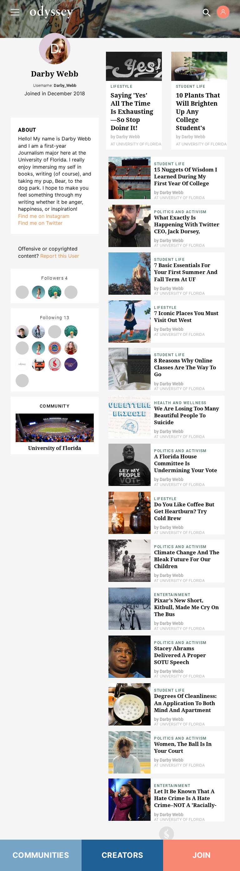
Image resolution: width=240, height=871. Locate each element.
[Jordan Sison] (71, 348)
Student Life (190, 86)
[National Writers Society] (38, 364)
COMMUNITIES (40, 855)
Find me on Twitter (40, 223)
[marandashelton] (71, 292)
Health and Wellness (180, 403)
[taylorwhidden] (22, 292)
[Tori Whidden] (38, 331)
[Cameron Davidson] (54, 292)
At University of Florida (136, 144)
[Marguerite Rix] (22, 380)
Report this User (59, 256)
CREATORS (122, 855)
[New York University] (71, 364)
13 (67, 317)
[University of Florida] (54, 348)
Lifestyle (121, 86)
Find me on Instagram (43, 216)
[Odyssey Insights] (22, 364)
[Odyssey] (51, 11)
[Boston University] (54, 364)
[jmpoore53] (22, 331)
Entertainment (172, 595)
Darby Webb (128, 136)
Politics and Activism (180, 212)
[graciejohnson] (38, 292)
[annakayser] (22, 348)
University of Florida (54, 448)
